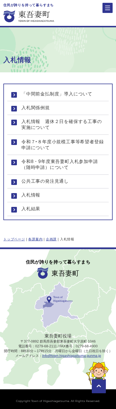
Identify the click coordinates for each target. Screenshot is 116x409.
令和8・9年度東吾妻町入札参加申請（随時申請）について (59, 164)
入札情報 (30, 195)
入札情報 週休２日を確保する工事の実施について (61, 124)
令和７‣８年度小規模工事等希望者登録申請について (62, 144)
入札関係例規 (35, 107)
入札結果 (30, 208)
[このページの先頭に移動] (99, 378)
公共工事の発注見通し (45, 181)
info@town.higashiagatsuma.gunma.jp (71, 356)
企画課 (51, 239)
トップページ (14, 239)
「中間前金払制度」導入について (56, 93)
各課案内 (35, 239)
